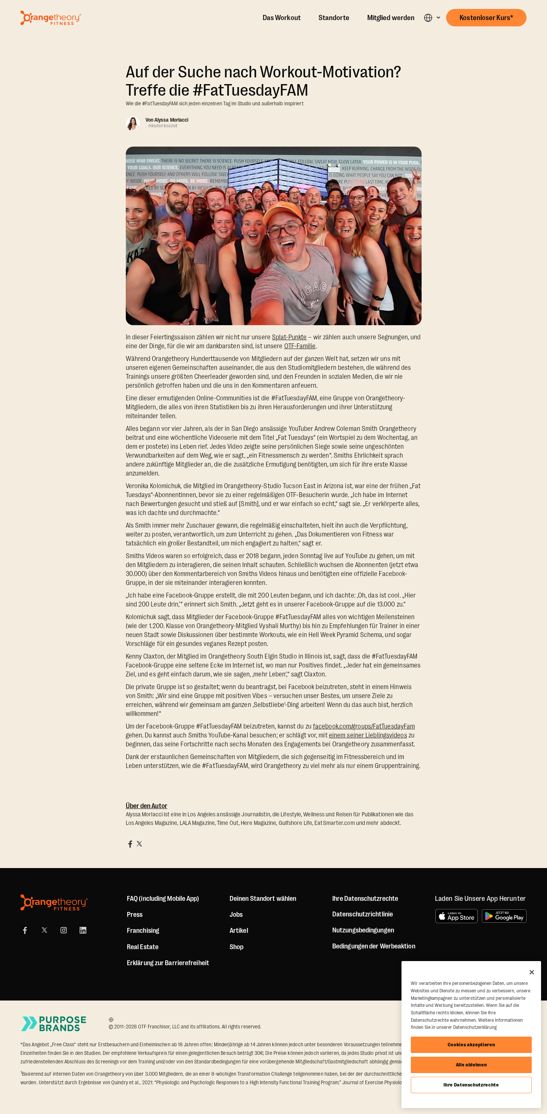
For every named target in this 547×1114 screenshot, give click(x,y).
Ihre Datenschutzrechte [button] (365, 898)
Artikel (239, 930)
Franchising (143, 930)
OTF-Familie (300, 346)
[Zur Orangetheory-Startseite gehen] (50, 17)
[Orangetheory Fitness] (54, 902)
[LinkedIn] (83, 930)
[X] (44, 930)
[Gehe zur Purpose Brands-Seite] (53, 1023)
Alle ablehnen (471, 1064)
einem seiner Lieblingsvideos (368, 735)
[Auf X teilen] (139, 843)
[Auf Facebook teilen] (130, 843)
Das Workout (282, 18)
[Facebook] (24, 930)
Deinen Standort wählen (263, 898)
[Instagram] (63, 930)
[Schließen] (532, 972)
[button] (431, 17)
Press (135, 914)
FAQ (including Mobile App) (163, 898)
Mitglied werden (391, 18)
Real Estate (143, 947)
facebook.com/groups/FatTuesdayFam (364, 726)
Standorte (334, 18)
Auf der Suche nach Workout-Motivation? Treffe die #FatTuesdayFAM (264, 81)
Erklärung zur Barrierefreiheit (168, 963)
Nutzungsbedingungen (363, 930)
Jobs (236, 914)
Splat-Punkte (289, 337)
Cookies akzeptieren (471, 1044)
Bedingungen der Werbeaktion (373, 946)
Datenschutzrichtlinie (362, 914)
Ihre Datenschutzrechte (471, 1085)
